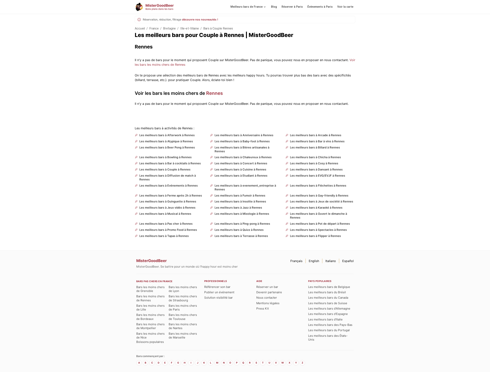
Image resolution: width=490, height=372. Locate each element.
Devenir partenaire (269, 292)
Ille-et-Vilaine (189, 28)
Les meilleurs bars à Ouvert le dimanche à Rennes (318, 215)
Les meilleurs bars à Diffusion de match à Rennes (167, 177)
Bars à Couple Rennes (218, 28)
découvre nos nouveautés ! (200, 19)
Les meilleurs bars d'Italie (325, 319)
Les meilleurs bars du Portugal (329, 330)
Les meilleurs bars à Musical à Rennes (165, 213)
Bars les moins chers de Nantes (183, 326)
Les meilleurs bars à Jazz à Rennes (238, 207)
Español (348, 261)
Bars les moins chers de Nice (150, 335)
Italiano (330, 261)
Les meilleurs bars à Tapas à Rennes (164, 236)
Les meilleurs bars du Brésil (327, 292)
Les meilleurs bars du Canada (328, 297)
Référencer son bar (217, 287)
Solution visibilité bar (218, 297)
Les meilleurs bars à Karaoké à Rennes (316, 207)
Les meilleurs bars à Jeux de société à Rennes (321, 201)
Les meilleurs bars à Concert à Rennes (241, 163)
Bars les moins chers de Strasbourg (183, 298)
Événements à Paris (320, 6)
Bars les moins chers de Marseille (183, 335)
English (314, 261)
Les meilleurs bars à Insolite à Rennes (240, 201)
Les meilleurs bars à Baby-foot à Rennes (242, 141)
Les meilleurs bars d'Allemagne (329, 308)
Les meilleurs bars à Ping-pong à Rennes (242, 223)
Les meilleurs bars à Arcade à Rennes (315, 135)
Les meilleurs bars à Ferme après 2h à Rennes (170, 195)
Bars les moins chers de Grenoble (150, 289)
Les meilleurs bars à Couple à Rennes (164, 169)
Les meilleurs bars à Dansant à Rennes (316, 169)
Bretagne (169, 28)
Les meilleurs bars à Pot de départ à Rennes (320, 223)
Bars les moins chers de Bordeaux (150, 316)
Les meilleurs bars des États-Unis (328, 337)
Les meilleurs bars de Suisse (327, 303)
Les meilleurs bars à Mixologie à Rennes (242, 213)
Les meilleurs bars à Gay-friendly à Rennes (319, 195)
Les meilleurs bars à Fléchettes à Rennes (318, 185)
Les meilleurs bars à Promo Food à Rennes (168, 230)
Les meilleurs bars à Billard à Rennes (315, 147)
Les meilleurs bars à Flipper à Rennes (315, 236)
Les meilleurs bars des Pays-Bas (330, 325)
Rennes (214, 93)
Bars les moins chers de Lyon (183, 289)
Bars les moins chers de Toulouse (183, 316)
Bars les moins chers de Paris (183, 307)
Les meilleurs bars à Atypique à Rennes (166, 141)
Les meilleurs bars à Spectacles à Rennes (318, 230)
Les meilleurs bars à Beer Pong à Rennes (167, 147)
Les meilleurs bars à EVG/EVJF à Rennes (317, 175)
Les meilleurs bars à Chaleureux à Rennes (243, 157)
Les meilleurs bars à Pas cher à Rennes (166, 223)
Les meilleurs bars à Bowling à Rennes (165, 157)
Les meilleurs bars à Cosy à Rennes (314, 163)
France (154, 28)
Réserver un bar (267, 287)
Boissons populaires (150, 342)
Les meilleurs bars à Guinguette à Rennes (167, 201)
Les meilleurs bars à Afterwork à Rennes (167, 135)
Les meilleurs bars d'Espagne (328, 314)
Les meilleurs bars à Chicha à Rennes (315, 157)
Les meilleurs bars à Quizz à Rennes (239, 230)
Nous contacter (266, 297)
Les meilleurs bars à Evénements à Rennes (168, 185)
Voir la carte (345, 6)
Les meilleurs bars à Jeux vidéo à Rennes (167, 207)
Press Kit (262, 308)
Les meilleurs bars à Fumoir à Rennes (240, 195)
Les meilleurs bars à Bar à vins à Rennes (317, 141)
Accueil (140, 28)
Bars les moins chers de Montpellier (150, 326)
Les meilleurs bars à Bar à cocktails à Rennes (170, 163)
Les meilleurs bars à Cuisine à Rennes (240, 169)
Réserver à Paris (292, 6)
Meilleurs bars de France (246, 6)
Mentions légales (267, 303)
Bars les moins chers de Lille (150, 307)
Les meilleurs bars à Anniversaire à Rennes (244, 135)
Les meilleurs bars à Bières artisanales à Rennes (242, 149)
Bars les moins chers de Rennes (150, 298)
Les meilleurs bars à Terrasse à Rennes (241, 236)
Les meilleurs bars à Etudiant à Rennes (241, 175)
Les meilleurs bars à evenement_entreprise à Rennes (245, 187)
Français (296, 261)
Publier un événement (219, 292)
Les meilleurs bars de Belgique (329, 287)
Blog (274, 6)
